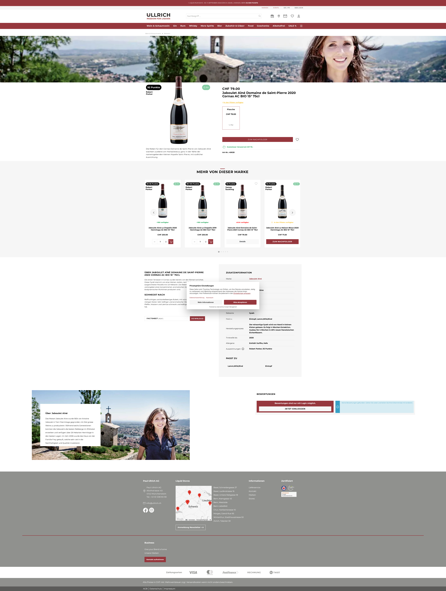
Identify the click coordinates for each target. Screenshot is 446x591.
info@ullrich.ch (153, 503)
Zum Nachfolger (257, 139)
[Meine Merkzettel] (292, 16)
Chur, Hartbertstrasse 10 (224, 510)
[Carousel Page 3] (223, 251)
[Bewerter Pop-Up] (243, 348)
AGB (145, 589)
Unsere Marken (151, 553)
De (285, 8)
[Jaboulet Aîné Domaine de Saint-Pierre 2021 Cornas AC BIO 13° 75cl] (242, 200)
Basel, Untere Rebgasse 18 (225, 495)
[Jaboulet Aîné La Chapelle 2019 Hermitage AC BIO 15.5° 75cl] (202, 200)
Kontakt (252, 491)
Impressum (169, 589)
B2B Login (299, 8)
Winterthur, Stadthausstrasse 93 (228, 517)
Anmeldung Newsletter (189, 527)
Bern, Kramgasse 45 (222, 499)
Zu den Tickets (252, 3)
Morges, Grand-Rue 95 (223, 513)
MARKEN (265, 8)
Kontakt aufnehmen (155, 559)
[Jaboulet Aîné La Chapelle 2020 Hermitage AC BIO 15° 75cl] (162, 200)
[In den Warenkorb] (170, 241)
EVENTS (276, 8)
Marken (252, 495)
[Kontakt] (285, 16)
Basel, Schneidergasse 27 (225, 487)
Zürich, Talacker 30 (222, 521)
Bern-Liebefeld (220, 506)
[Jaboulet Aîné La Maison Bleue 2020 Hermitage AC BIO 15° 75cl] (282, 200)
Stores (252, 499)
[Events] (272, 17)
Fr (289, 8)
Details (242, 241)
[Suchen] (260, 16)
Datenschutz (155, 589)
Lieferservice (254, 487)
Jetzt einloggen (295, 409)
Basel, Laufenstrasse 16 (223, 491)
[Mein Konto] (299, 16)
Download (197, 319)
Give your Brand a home (155, 549)
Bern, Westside (220, 502)
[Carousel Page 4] (225, 251)
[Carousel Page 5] (227, 251)
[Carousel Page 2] (221, 251)
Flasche (231, 109)
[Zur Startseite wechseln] (164, 16)
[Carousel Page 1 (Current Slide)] (219, 252)
